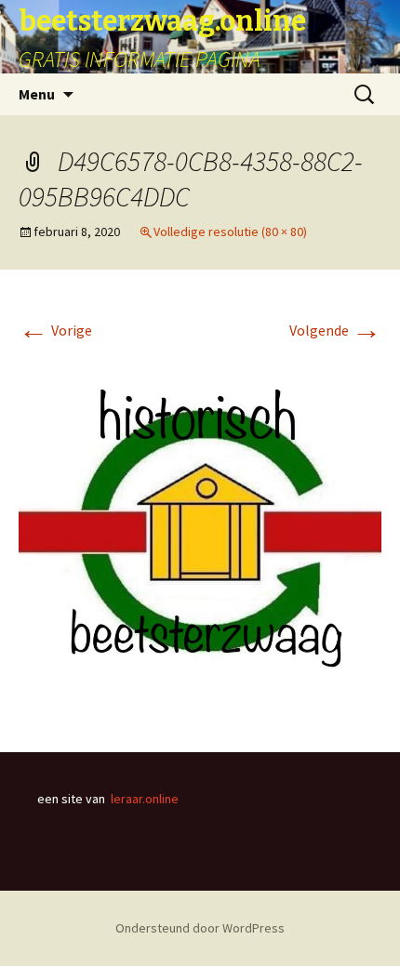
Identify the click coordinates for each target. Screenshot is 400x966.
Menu (37, 94)
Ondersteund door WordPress (200, 928)
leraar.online (145, 798)
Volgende (335, 330)
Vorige (55, 330)
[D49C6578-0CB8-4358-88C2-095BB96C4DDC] (200, 531)
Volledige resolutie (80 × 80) (230, 231)
